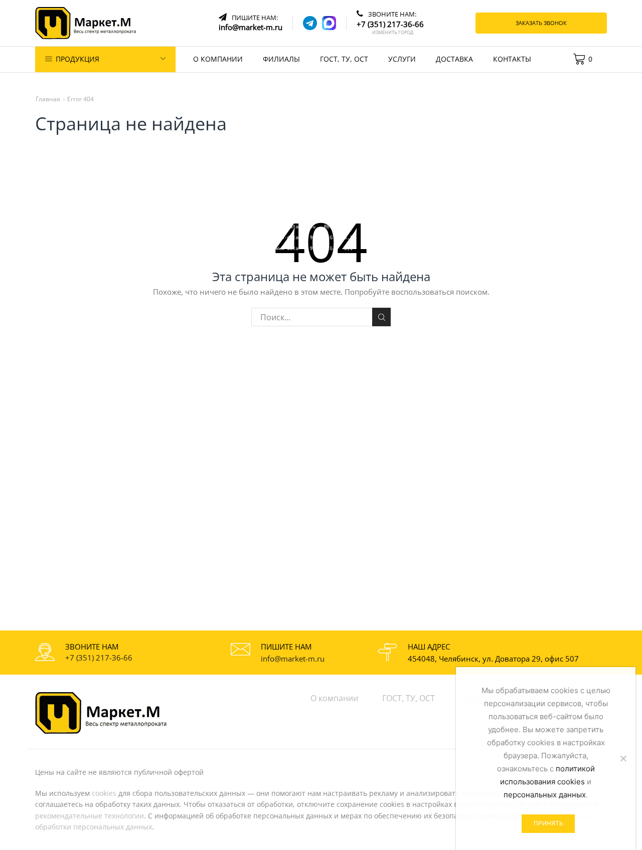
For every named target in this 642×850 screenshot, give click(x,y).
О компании (218, 59)
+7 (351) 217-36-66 (98, 658)
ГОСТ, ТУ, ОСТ (344, 59)
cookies (104, 793)
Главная (48, 99)
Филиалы (281, 59)
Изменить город (392, 33)
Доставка (454, 59)
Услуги (402, 59)
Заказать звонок (541, 23)
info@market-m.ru (293, 659)
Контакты (512, 59)
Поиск (381, 317)
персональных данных (545, 794)
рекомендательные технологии (89, 815)
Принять (548, 823)
